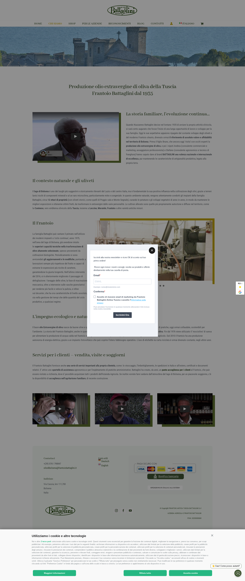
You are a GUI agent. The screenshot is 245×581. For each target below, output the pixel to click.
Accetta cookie (190, 573)
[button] (212, 535)
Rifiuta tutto (145, 573)
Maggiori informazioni (54, 573)
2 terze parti (46, 541)
